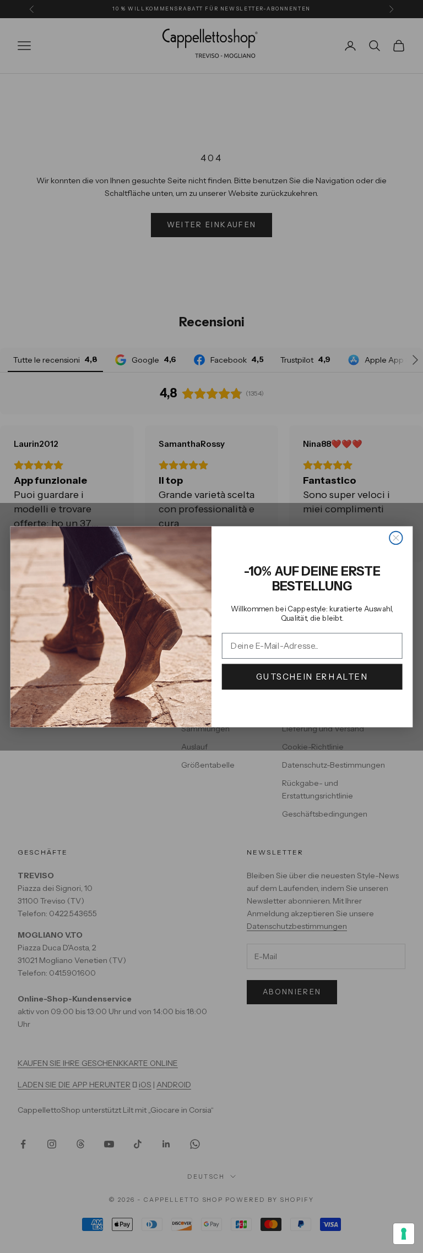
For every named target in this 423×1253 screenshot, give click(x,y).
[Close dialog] (395, 537)
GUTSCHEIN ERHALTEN (312, 676)
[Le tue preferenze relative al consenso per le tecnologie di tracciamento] (403, 1233)
